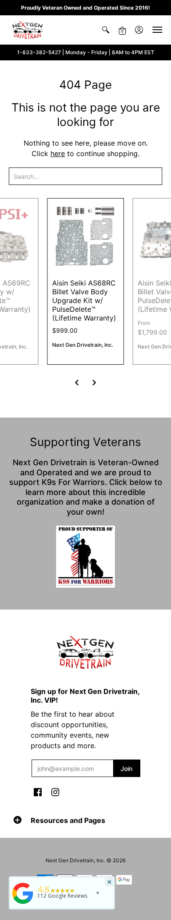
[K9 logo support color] (85, 556)
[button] (105, 30)
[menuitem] (105, 30)
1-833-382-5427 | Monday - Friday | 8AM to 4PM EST (85, 52)
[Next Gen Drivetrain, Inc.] (28, 30)
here (57, 153)
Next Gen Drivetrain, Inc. (82, 345)
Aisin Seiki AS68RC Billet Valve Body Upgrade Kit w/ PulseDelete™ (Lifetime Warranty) (84, 300)
